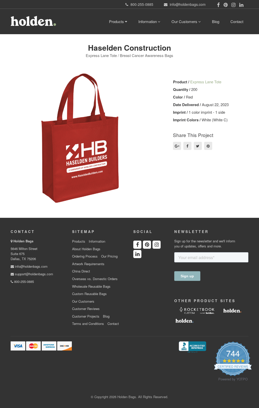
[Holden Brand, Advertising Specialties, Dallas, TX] (192, 346)
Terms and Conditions (88, 323)
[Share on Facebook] (187, 146)
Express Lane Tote (205, 81)
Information (148, 21)
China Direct (81, 271)
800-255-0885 (23, 281)
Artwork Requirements (88, 264)
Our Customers (184, 21)
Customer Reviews (86, 308)
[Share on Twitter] (198, 146)
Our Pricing (109, 256)
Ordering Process (85, 256)
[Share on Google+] (177, 146)
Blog (215, 21)
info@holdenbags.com (31, 266)
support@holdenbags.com (33, 273)
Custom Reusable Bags (89, 294)
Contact (236, 21)
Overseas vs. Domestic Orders (95, 279)
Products (117, 21)
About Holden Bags (86, 249)
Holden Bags (23, 241)
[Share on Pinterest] (208, 146)
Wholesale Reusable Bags (91, 286)
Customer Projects (85, 316)
